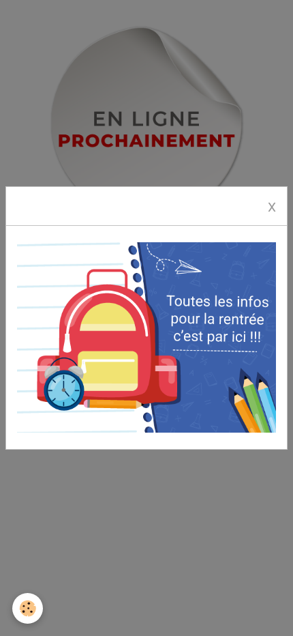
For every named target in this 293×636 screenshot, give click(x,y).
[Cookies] (27, 608)
